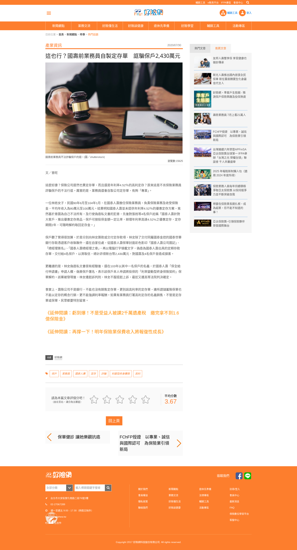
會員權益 (143, 495)
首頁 (61, 34)
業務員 (66, 373)
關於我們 (143, 489)
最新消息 (234, 501)
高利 (137, 373)
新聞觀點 (72, 34)
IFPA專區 (226, 2)
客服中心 (234, 520)
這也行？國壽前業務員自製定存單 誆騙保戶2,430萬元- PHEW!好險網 (148, 12)
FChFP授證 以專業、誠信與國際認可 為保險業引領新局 (145, 443)
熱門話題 (93, 34)
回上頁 (114, 421)
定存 (93, 373)
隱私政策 (143, 501)
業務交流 (173, 495)
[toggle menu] (48, 13)
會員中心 (238, 2)
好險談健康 (175, 507)
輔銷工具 (200, 2)
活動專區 (204, 507)
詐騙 (103, 373)
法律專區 (204, 495)
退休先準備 (205, 489)
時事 (82, 34)
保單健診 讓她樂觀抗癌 (79, 437)
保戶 (54, 373)
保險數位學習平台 (239, 513)
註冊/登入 (235, 489)
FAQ (232, 507)
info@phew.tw (58, 516)
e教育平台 (213, 2)
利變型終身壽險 (121, 373)
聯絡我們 (143, 507)
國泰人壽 (80, 373)
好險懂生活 (175, 501)
